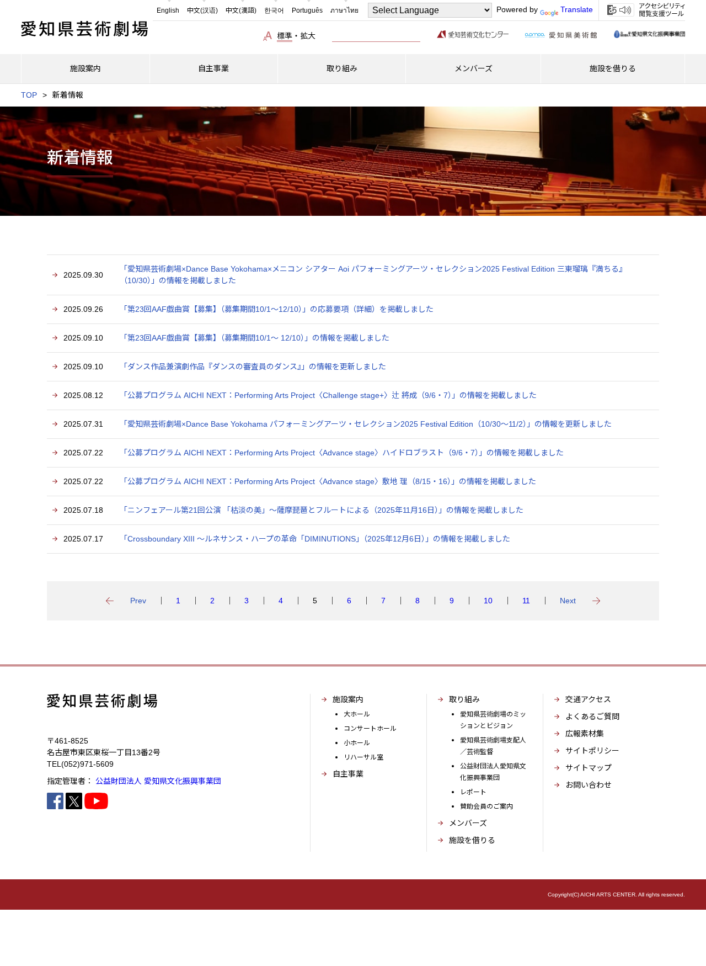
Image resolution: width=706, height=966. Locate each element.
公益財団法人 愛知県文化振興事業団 (158, 781)
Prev (138, 600)
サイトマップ (588, 767)
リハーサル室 (363, 757)
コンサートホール (370, 729)
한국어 (274, 10)
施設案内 (348, 699)
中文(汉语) (202, 10)
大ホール (357, 714)
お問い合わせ (588, 785)
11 (526, 600)
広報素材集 (584, 733)
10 (488, 600)
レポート (473, 792)
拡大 (307, 35)
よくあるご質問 (592, 716)
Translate (576, 9)
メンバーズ (468, 823)
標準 (284, 35)
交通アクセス (588, 699)
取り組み (464, 699)
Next (568, 600)
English (168, 10)
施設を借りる (472, 840)
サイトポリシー (592, 750)
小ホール (357, 743)
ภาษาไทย (344, 10)
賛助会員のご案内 (486, 806)
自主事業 (348, 773)
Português (307, 10)
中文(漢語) (241, 10)
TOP (29, 95)
